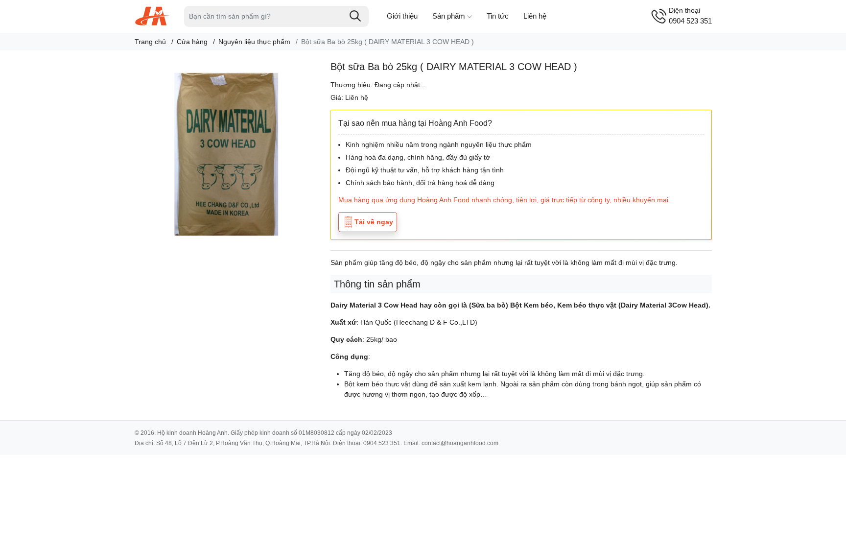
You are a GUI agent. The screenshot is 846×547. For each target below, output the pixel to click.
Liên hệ (534, 16)
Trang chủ (150, 42)
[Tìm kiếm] (355, 16)
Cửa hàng (192, 42)
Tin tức (498, 16)
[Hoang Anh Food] (152, 16)
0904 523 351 (690, 15)
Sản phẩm (448, 16)
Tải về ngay (373, 222)
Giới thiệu (402, 16)
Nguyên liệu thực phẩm (254, 42)
